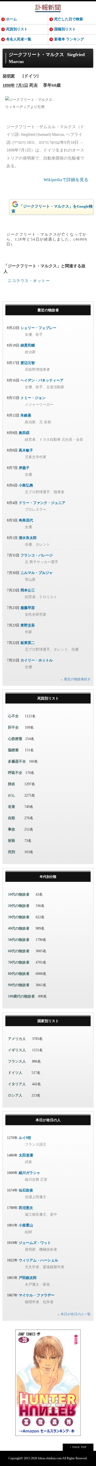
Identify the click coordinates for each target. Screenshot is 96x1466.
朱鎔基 (25, 415)
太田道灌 (26, 1155)
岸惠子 (24, 468)
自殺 (11, 818)
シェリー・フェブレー (38, 328)
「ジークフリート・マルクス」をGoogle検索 (52, 208)
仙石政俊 (26, 1190)
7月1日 (22, 85)
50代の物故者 (18, 940)
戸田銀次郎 (28, 1278)
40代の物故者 (18, 928)
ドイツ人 (15, 1073)
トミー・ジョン (33, 398)
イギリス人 (17, 1050)
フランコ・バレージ (36, 555)
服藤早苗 (27, 608)
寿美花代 (26, 520)
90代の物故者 (18, 985)
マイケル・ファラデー (37, 1295)
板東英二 (27, 643)
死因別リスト (17, 29)
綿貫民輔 (27, 345)
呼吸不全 (15, 773)
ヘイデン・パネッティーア (41, 380)
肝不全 (13, 727)
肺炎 (11, 784)
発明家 (9, 76)
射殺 (11, 841)
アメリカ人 (17, 1039)
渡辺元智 (27, 363)
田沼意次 (26, 1208)
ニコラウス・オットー (29, 281)
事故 (11, 829)
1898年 (9, 85)
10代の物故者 (18, 894)
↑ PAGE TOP (78, 1447)
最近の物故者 (48, 310)
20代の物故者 (18, 906)
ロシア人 (15, 1095)
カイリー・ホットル (36, 660)
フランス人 (17, 1061)
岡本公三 (27, 590)
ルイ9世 (25, 1138)
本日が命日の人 (48, 1120)
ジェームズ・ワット (35, 1243)
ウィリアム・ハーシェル (38, 1260)
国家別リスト (48, 1021)
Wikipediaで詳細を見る (66, 179)
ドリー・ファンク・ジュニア (42, 503)
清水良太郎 (28, 538)
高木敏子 (26, 450)
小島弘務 (26, 485)
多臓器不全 (17, 761)
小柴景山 (26, 1225)
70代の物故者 (18, 962)
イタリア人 (17, 1084)
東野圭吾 (27, 625)
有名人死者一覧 (18, 39)
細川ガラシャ (29, 1173)
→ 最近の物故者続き (75, 679)
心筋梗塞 (15, 739)
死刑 (11, 852)
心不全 (13, 716)
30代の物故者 (18, 917)
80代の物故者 (18, 974)
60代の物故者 (18, 951)
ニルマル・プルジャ (36, 573)
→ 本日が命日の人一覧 (74, 1314)
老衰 (11, 807)
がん (11, 795)
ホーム (11, 19)
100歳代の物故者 (21, 996)
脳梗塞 (13, 750)
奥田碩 (24, 433)
